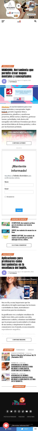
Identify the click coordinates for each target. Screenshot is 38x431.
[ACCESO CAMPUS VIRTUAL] (19, 18)
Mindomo (5, 107)
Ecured (4, 112)
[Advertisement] (19, 45)
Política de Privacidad (10, 417)
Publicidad (22, 417)
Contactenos (30, 417)
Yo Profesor (13, 82)
